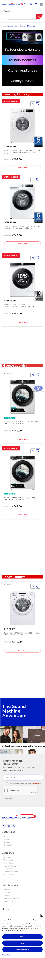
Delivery (6, 890)
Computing (7, 869)
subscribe (7, 799)
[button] (41, 915)
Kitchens (6, 877)
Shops (6, 839)
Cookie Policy (6, 955)
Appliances (8, 857)
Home (4, 26)
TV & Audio (8, 860)
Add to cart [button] (22, 167)
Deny (22, 943)
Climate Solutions (10, 871)
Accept (22, 937)
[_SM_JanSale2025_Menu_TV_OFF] (22, 49)
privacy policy (26, 783)
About (6, 836)
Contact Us (8, 845)
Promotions (8, 901)
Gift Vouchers (8, 874)
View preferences (22, 949)
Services (6, 895)
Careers (6, 842)
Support (6, 892)
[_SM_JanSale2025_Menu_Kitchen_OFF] (22, 70)
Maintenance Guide (11, 898)
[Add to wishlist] (38, 104)
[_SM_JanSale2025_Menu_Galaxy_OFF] (22, 80)
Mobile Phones (9, 866)
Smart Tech (8, 863)
